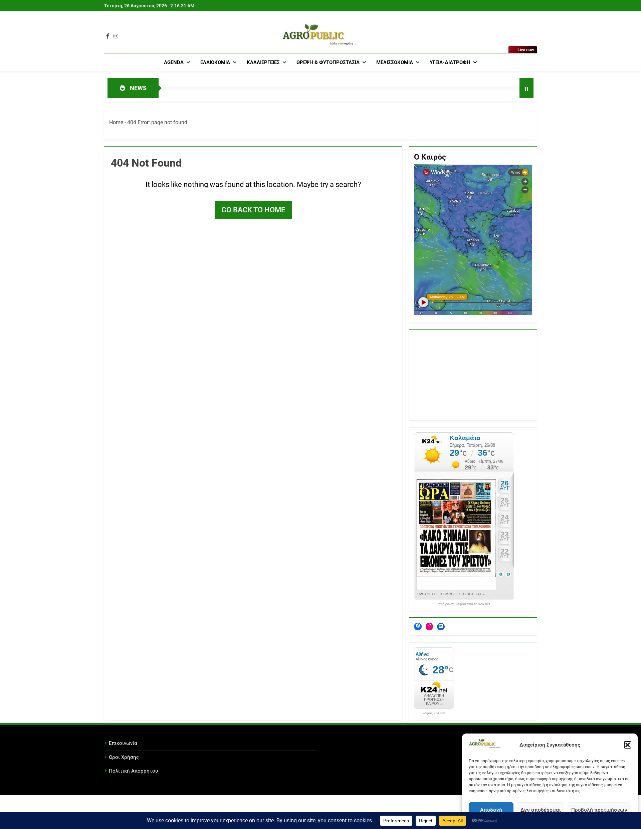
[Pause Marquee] (526, 88)
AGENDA (174, 62)
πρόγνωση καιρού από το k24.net (464, 604)
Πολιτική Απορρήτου (133, 771)
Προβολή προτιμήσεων (599, 810)
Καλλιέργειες (263, 62)
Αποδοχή (491, 810)
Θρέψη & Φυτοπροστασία (328, 62)
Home (116, 122)
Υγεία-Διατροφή (450, 62)
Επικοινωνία (123, 743)
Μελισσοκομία (394, 62)
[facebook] (108, 36)
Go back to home (253, 210)
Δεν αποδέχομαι (540, 810)
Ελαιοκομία (215, 62)
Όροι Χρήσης (124, 757)
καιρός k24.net (434, 713)
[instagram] (116, 36)
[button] (627, 745)
